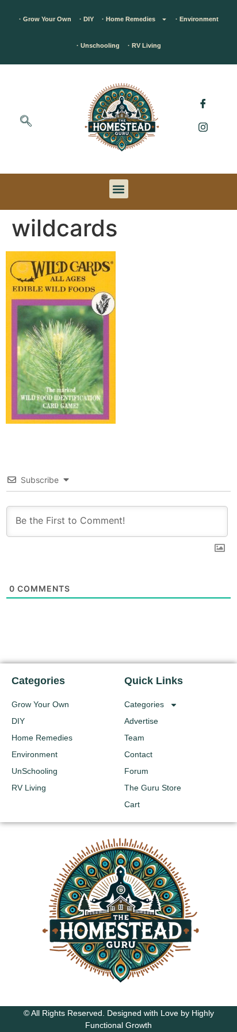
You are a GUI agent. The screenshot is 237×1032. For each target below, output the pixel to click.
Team (134, 737)
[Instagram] (203, 126)
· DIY (86, 19)
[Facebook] (203, 103)
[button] (25, 121)
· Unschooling (98, 45)
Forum (136, 771)
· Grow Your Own (45, 19)
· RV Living (144, 45)
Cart (132, 804)
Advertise (141, 721)
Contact (138, 754)
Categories (144, 704)
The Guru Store (152, 787)
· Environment (197, 19)
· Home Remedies (128, 19)
